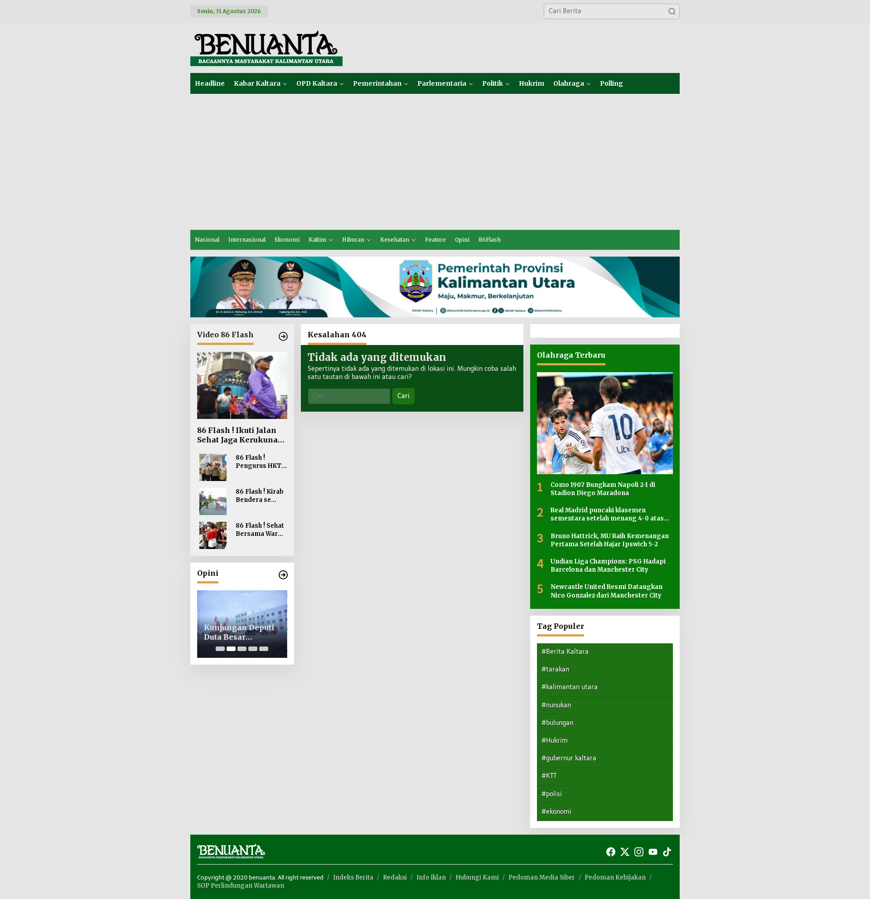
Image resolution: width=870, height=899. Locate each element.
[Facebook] (611, 852)
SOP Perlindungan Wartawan (240, 885)
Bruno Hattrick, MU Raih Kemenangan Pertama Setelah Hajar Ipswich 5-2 (610, 540)
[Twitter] (625, 852)
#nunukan (556, 705)
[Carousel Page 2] (231, 648)
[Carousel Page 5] (263, 648)
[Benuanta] (266, 47)
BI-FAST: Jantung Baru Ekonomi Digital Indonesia (255, 632)
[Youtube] (653, 852)
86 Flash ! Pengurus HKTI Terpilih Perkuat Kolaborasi (261, 462)
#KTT (548, 776)
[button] (672, 11)
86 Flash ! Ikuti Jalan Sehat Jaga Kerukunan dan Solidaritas (240, 435)
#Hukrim (554, 740)
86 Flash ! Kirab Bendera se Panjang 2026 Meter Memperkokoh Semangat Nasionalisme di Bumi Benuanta (261, 496)
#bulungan (557, 723)
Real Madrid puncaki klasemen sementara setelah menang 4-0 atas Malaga (607, 514)
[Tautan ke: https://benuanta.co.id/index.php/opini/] (283, 574)
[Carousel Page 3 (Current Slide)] (241, 648)
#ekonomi (556, 812)
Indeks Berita (353, 877)
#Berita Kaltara (565, 652)
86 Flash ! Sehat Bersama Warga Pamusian (261, 530)
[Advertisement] (435, 161)
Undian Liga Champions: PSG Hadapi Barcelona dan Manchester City (608, 565)
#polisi (551, 794)
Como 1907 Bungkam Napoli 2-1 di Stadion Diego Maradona (603, 489)
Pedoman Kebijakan (615, 877)
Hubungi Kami (477, 877)
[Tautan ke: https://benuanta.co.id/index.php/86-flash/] (283, 336)
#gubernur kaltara (568, 758)
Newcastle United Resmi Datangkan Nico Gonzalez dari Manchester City (606, 591)
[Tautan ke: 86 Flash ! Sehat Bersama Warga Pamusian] (213, 535)
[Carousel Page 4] (252, 648)
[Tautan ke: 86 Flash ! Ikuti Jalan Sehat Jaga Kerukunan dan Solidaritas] (242, 385)
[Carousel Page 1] (220, 648)
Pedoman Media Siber (541, 877)
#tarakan (555, 669)
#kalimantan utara (569, 687)
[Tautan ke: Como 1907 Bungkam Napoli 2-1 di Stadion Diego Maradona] (605, 423)
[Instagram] (639, 852)
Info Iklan (431, 877)
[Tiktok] (667, 852)
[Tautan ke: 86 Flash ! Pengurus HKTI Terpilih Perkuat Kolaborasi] (213, 467)
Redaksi (395, 877)
